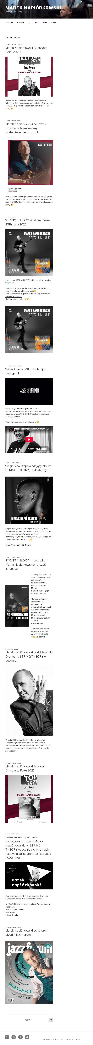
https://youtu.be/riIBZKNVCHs (18, 545)
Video (53, 23)
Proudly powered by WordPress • (52, 1039)
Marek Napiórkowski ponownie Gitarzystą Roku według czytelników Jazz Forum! (26, 128)
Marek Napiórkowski (33, 7)
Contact (20, 23)
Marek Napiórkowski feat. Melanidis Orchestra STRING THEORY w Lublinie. (29, 656)
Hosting (68, 1039)
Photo (44, 23)
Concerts (9, 23)
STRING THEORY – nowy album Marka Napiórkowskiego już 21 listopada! (26, 564)
